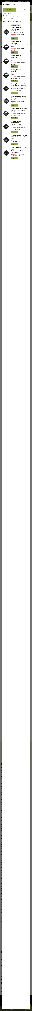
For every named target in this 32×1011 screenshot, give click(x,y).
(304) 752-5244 (16, 103)
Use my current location (12, 21)
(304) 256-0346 (16, 141)
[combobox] (15, 19)
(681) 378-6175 (16, 64)
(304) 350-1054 (16, 36)
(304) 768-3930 (16, 90)
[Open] (27, 18)
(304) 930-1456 (16, 155)
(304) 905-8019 (16, 78)
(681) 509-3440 (16, 50)
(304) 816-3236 (16, 115)
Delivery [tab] (23, 9)
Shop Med (14, 38)
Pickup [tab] (11, 9)
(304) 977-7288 (16, 129)
